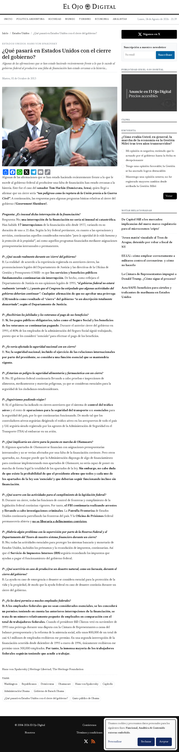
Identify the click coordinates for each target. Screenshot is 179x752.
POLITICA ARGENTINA (30, 19)
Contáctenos (89, 725)
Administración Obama (17, 691)
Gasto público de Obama (85, 698)
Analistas (120, 19)
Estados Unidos (20, 33)
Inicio (8, 19)
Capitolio (108, 684)
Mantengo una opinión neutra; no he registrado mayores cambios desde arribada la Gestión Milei (149, 182)
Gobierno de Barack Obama (49, 691)
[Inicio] (89, 7)
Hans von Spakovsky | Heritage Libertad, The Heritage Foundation (43, 669)
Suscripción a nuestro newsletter (145, 47)
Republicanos (29, 684)
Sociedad (54, 19)
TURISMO (85, 19)
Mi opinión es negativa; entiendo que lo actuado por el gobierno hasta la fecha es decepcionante (151, 156)
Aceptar (163, 742)
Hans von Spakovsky (86, 684)
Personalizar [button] (115, 742)
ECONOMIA (102, 19)
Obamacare (64, 684)
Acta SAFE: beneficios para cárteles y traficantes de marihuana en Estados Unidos (146, 293)
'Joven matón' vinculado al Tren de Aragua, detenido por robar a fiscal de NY (146, 242)
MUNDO (70, 19)
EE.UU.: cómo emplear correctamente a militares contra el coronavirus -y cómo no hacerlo (148, 261)
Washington (10, 684)
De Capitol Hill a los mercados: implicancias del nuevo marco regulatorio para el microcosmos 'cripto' (148, 224)
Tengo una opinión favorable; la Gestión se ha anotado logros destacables (150, 168)
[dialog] (141, 734)
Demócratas (47, 684)
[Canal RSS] (93, 741)
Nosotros (30, 733)
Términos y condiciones (89, 733)
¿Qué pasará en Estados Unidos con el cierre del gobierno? (36, 698)
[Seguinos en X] (86, 741)
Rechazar (146, 742)
